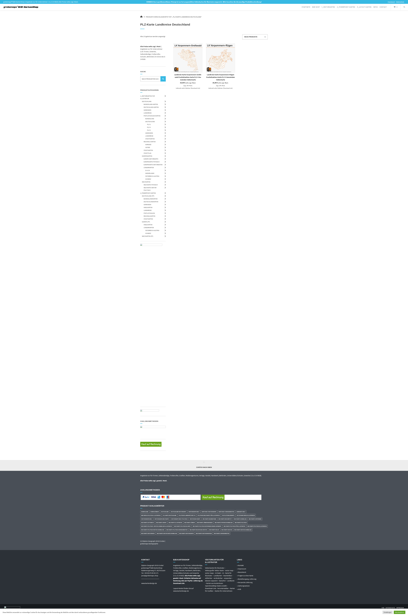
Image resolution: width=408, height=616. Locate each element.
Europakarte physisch (151, 162)
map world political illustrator (151, 515)
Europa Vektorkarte (151, 159)
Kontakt (383, 7)
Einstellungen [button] (387, 612)
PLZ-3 (149, 127)
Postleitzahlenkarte (228, 515)
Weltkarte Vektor (226, 530)
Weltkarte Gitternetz (147, 522)
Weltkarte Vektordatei (148, 533)
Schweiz (148, 179)
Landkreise (148, 113)
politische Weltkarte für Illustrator (209, 515)
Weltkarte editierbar (255, 519)
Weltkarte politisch (241, 522)
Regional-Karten (150, 142)
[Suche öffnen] (404, 7)
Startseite (306, 7)
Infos (375, 7)
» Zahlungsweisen (243, 586)
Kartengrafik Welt (193, 511)
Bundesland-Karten (151, 104)
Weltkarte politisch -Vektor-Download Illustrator (156, 526)
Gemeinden (147, 110)
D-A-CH (147, 170)
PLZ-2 (149, 124)
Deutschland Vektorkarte (178, 511)
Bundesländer (154, 511)
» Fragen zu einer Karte (245, 575)
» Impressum (241, 569)
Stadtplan (147, 153)
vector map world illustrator (246, 515)
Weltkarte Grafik (161, 522)
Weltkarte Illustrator (175, 522)
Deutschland (146, 101)
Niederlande (149, 173)
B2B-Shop (316, 7)
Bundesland (149, 119)
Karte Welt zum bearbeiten (226, 511)
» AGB (239, 589)
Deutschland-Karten (151, 107)
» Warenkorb (241, 572)
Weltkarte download (240, 519)
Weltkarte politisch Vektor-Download (152, 530)
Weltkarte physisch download (224, 522)
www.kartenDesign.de (181, 591)
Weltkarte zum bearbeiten (221, 533)
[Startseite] (21, 7)
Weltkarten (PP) (147, 236)
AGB (383, 608)
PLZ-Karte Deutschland (169, 515)
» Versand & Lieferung (244, 582)
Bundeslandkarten (150, 199)
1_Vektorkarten (328, 7)
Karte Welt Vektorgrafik (209, 511)
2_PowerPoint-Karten (346, 7)
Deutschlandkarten (151, 202)
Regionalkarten (149, 216)
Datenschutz (400, 2)
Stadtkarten (150, 139)
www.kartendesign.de (149, 583)
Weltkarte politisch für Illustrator (234, 526)
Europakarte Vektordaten (153, 165)
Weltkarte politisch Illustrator (257, 526)
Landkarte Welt (240, 511)
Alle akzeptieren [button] (399, 612)
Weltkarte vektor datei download (167, 533)
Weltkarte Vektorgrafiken (204, 533)
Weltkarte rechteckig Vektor (198, 530)
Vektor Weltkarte (195, 519)
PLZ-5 (149, 130)
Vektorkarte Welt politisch (179, 519)
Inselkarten (148, 207)
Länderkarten (149, 167)
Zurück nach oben (204, 467)
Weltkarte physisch (151, 185)
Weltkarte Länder (189, 522)
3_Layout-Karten (364, 7)
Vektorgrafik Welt (146, 519)
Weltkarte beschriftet (225, 519)
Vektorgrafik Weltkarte (161, 519)
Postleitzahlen (149, 213)
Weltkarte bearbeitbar (209, 519)
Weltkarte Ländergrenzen (204, 522)
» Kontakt (240, 565)
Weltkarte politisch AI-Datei (182, 526)
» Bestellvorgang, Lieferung (246, 579)
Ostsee (147, 147)
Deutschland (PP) (148, 196)
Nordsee (148, 144)
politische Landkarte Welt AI (187, 515)
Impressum (391, 2)
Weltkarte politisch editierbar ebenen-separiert (207, 526)
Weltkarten (146, 182)
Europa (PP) (146, 222)
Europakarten (147, 156)
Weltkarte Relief (214, 530)
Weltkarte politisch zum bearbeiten (176, 530)
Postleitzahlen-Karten (152, 116)
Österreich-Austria (152, 176)
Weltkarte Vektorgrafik (186, 533)
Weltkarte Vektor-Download (242, 530)
